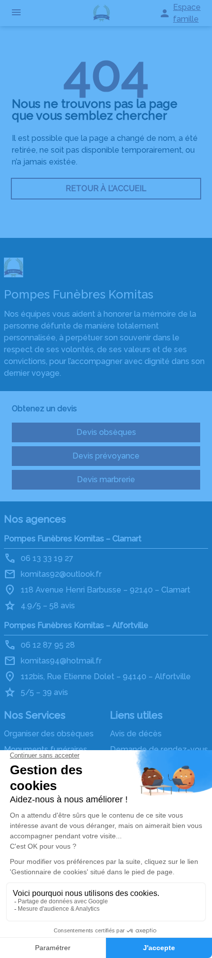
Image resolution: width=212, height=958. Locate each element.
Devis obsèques (106, 432)
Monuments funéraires (45, 749)
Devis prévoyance (106, 456)
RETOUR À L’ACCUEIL (106, 188)
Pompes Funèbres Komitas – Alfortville (76, 625)
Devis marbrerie (106, 479)
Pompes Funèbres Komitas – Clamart (72, 538)
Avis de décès (136, 733)
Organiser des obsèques (49, 733)
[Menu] (16, 13)
